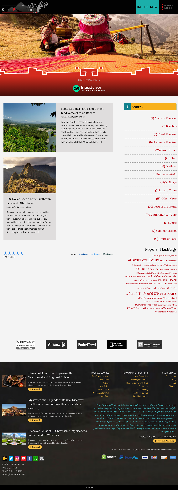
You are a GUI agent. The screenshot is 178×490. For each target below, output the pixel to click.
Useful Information (140, 396)
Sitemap (172, 386)
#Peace (149, 288)
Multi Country (103, 389)
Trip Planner (171, 376)
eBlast (173, 158)
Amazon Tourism (166, 118)
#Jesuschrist (170, 276)
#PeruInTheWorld (139, 294)
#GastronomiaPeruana (166, 273)
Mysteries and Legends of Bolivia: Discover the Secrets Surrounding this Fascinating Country (56, 404)
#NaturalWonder (158, 284)
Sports (172, 222)
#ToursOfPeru (169, 308)
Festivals (171, 166)
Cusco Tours (168, 150)
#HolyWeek (157, 276)
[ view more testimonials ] (164, 440)
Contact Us (143, 386)
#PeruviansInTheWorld (154, 301)
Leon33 (90, 487)
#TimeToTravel (134, 308)
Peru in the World (165, 206)
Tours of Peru (168, 238)
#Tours (147, 308)
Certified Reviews (141, 392)
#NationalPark (145, 283)
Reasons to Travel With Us (137, 382)
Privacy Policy (142, 389)
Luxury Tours (168, 190)
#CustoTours (165, 269)
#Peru (172, 288)
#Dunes (174, 269)
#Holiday (146, 276)
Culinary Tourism (165, 142)
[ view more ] (35, 389)
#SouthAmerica (171, 302)
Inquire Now (147, 6)
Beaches (171, 126)
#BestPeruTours (144, 259)
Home (81, 80)
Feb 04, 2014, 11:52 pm (22, 207)
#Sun (174, 305)
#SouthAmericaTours (146, 304)
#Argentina (171, 255)
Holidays (171, 182)
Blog (174, 379)
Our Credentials (141, 376)
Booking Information (139, 379)
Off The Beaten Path (100, 392)
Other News (169, 198)
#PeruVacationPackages (149, 297)
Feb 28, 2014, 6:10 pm (76, 116)
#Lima (136, 280)
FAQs (174, 382)
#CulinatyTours (170, 265)
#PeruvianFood (170, 298)
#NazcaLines (171, 283)
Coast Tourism (167, 134)
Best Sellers (104, 386)
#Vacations (160, 311)
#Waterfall (172, 312)
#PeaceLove (159, 288)
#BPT (162, 260)
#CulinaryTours (155, 265)
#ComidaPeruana (140, 265)
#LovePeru (152, 280)
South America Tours (163, 214)
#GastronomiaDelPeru (146, 273)
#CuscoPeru (154, 269)
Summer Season (166, 230)
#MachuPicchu (167, 280)
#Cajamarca (171, 260)
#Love (143, 280)
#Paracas (141, 288)
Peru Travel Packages (100, 376)
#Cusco (141, 269)
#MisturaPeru (132, 283)
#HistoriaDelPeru (133, 276)
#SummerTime (164, 305)
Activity (106, 382)
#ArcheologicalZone (158, 256)
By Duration (104, 379)
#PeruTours (165, 293)
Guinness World (166, 174)
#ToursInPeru (156, 308)
